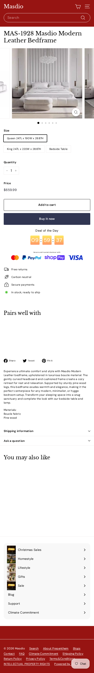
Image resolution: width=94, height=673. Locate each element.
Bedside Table (58, 149)
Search (34, 648)
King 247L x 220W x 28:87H (24, 149)
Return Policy (13, 659)
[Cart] (78, 6)
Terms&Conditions (62, 659)
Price (7, 183)
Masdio (13, 6)
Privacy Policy (35, 659)
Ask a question (14, 441)
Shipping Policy (73, 654)
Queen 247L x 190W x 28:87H (25, 138)
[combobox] (47, 17)
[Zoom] (76, 112)
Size (6, 130)
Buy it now (47, 219)
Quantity (10, 162)
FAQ (21, 654)
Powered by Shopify (67, 664)
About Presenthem (56, 648)
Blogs (77, 648)
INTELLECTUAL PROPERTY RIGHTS (27, 664)
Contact (9, 654)
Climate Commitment (43, 654)
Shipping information (19, 431)
